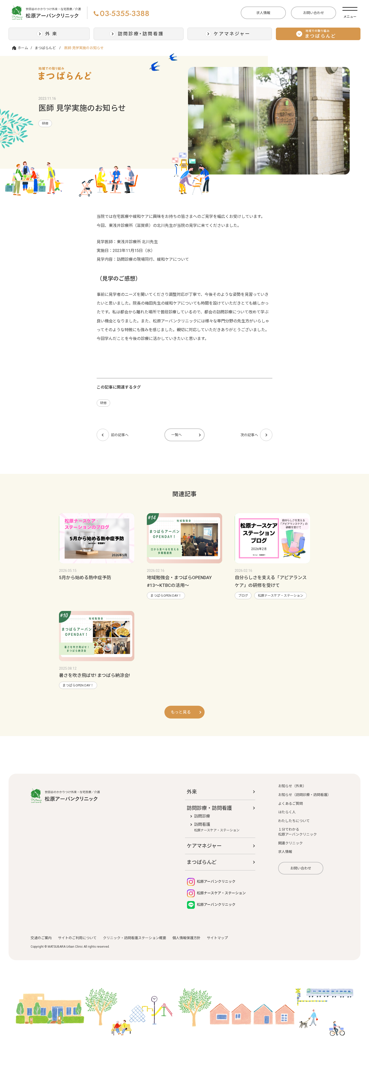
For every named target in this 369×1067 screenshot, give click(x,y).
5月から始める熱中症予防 (85, 577)
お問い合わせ (313, 13)
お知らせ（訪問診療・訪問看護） (304, 795)
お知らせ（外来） (292, 786)
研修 (45, 123)
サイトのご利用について (77, 938)
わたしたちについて (294, 821)
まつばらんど (45, 48)
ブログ (243, 595)
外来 (192, 792)
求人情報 (263, 13)
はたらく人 (287, 812)
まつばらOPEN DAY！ (165, 595)
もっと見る (181, 712)
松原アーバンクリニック (215, 881)
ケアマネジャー (204, 846)
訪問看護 (216, 827)
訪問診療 (202, 816)
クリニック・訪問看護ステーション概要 (134, 938)
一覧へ (176, 435)
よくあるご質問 (290, 804)
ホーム (23, 48)
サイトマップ (217, 938)
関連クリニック (290, 843)
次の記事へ (249, 435)
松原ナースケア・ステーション (280, 595)
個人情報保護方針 (186, 938)
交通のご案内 (41, 938)
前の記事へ (120, 435)
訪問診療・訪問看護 (209, 808)
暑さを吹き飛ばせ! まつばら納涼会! (94, 675)
